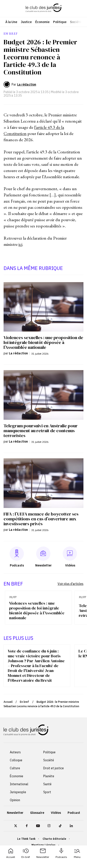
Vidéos (56, 813)
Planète (48, 776)
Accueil (10, 857)
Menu (77, 857)
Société (75, 22)
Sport (47, 792)
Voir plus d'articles (70, 584)
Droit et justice (53, 768)
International (19, 784)
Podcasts (61, 857)
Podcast (74, 813)
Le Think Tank (26, 838)
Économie (42, 22)
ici (20, 244)
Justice (26, 22)
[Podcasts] (16, 553)
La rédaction (26, 84)
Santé (47, 784)
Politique (59, 22)
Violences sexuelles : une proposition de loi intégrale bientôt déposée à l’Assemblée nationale (36, 610)
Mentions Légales (43, 845)
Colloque (16, 760)
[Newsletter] (43, 554)
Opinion (15, 800)
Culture (15, 768)
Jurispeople (18, 792)
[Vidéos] (70, 554)
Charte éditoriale (54, 838)
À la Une (11, 22)
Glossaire (37, 813)
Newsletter (42, 857)
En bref (25, 857)
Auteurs (15, 752)
